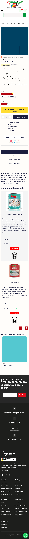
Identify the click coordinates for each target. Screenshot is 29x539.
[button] (11, 130)
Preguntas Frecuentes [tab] (14, 163)
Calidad (2, 91)
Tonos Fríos (9, 23)
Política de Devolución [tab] (14, 159)
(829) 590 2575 (14, 423)
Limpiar (10, 103)
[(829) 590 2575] (14, 418)
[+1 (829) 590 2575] (14, 435)
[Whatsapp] (10, 475)
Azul (15, 23)
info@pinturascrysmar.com (14, 413)
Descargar (14, 248)
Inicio (3, 23)
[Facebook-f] (6, 475)
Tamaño (3, 101)
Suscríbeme (22, 394)
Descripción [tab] (14, 152)
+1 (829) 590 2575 (14, 439)
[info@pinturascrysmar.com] (14, 408)
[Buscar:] (15, 15)
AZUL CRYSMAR (7, 365)
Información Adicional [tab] (14, 156)
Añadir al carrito (20, 117)
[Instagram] (2, 475)
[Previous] (20, 328)
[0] (20, 10)
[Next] (26, 328)
